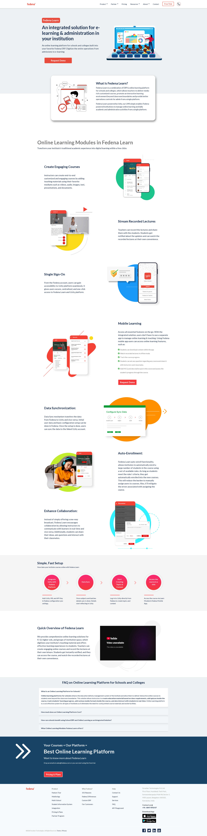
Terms (59, 831)
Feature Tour (56, 793)
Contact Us (116, 793)
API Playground (118, 808)
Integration (56, 808)
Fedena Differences (89, 797)
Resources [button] (134, 4)
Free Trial (168, 4)
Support (115, 797)
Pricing (124, 4)
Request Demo (58, 60)
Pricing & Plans (53, 774)
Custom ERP (86, 800)
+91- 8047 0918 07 (149, 808)
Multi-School (56, 800)
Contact (156, 4)
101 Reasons (86, 793)
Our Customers (87, 804)
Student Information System (62, 804)
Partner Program (58, 816)
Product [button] (103, 4)
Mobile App (56, 797)
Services (115, 800)
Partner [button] (114, 4)
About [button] (145, 4)
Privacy (64, 831)
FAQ (113, 804)
